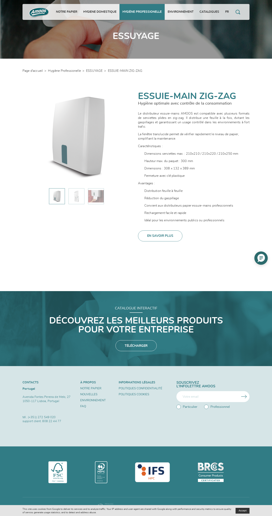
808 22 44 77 (51, 421)
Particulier (190, 406)
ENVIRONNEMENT (93, 400)
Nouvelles (88, 394)
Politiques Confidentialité (140, 388)
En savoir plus (160, 235)
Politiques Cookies (134, 394)
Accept (243, 510)
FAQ (83, 406)
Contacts (31, 382)
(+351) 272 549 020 (42, 417)
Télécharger (136, 345)
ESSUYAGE (94, 70)
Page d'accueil (33, 70)
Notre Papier (90, 388)
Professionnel (220, 406)
